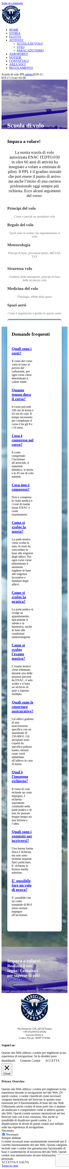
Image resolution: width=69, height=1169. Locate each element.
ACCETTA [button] (52, 1060)
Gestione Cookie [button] (30, 1060)
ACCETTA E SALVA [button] (15, 1162)
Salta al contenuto (12, 3)
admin (29, 74)
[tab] (21, 394)
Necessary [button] (8, 1130)
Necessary (12, 1134)
